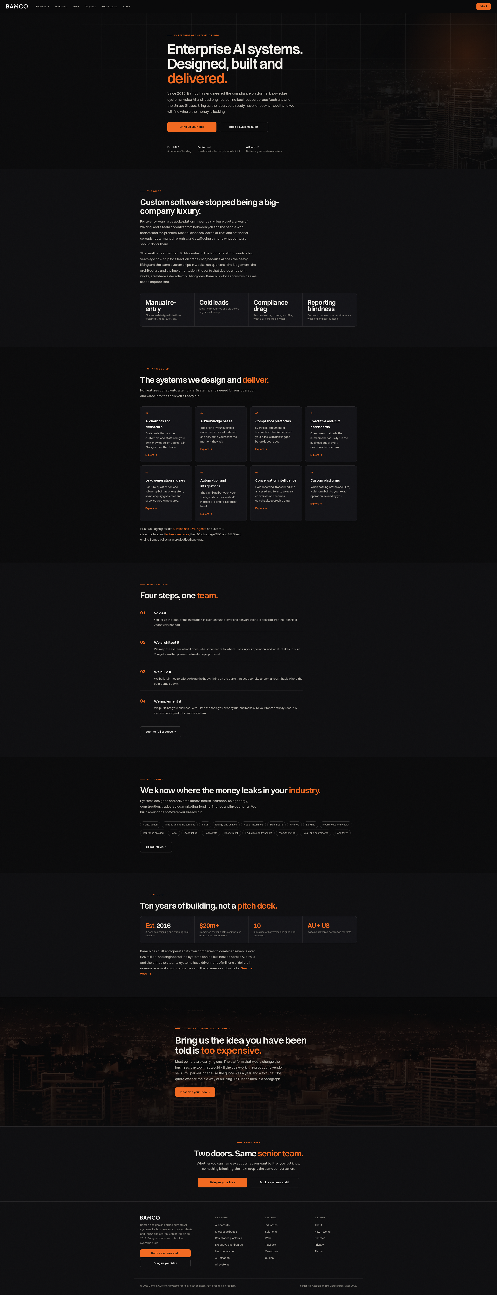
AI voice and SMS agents (189, 529)
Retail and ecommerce (315, 832)
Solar (205, 824)
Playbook (90, 6)
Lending (310, 824)
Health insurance (253, 824)
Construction (150, 824)
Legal (174, 832)
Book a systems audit (243, 127)
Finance (294, 824)
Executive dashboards (229, 1244)
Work (76, 6)
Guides (269, 1257)
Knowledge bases (226, 1231)
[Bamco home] (17, 6)
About (126, 6)
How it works (109, 6)
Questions (271, 1251)
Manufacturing (287, 832)
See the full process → (160, 731)
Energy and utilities (226, 824)
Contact (320, 1238)
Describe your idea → (195, 1092)
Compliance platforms (228, 1238)
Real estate (211, 832)
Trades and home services (180, 824)
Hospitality (341, 832)
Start (483, 6)
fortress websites (177, 534)
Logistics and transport (258, 832)
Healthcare (276, 824)
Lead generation (225, 1251)
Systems (41, 6)
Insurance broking (153, 832)
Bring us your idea (192, 127)
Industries (61, 6)
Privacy (319, 1244)
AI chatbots (222, 1225)
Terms (319, 1251)
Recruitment (231, 832)
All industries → (156, 847)
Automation (222, 1257)
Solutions (271, 1231)
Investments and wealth (335, 824)
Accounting (190, 832)
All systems (222, 1264)
